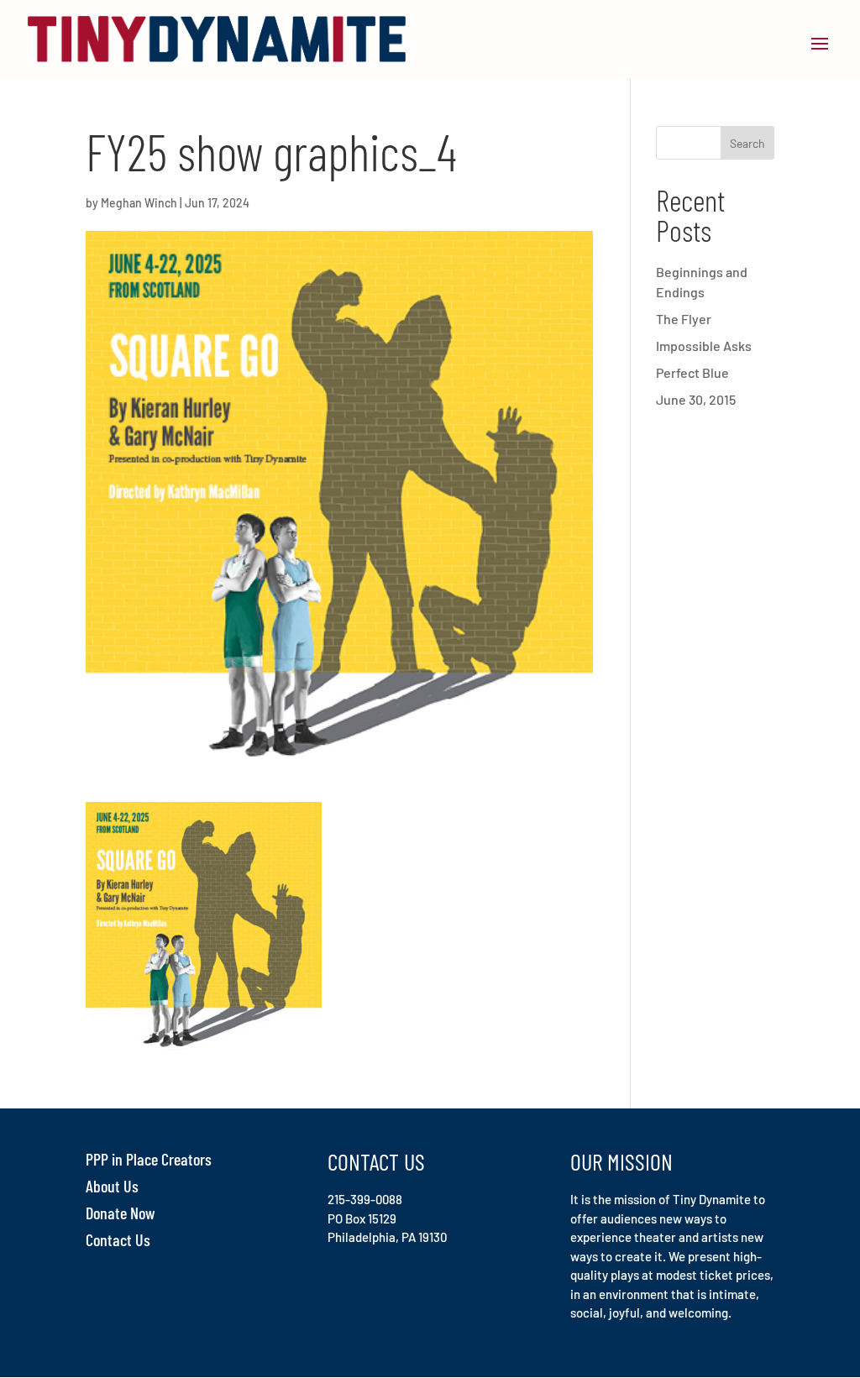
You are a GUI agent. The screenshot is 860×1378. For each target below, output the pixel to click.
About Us (112, 1186)
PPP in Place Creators (149, 1159)
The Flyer (683, 319)
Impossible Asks (704, 346)
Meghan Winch (139, 203)
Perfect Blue (692, 372)
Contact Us (118, 1239)
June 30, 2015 (696, 399)
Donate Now (120, 1212)
